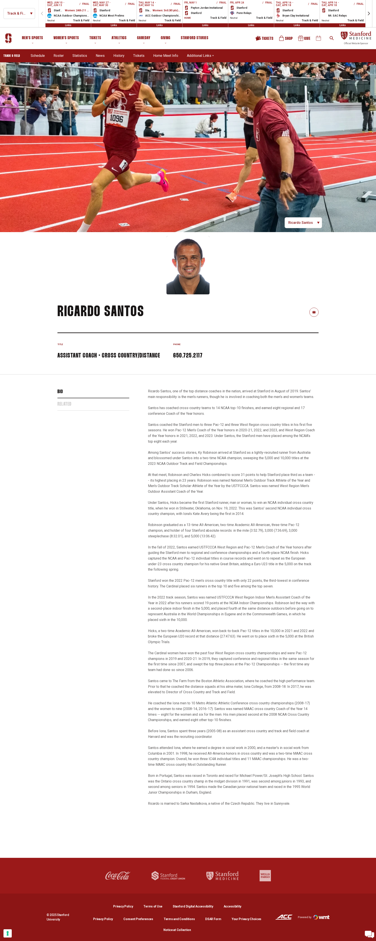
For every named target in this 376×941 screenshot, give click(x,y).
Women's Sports (66, 38)
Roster (59, 56)
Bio (60, 392)
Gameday (143, 38)
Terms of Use (152, 906)
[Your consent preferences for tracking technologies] (7, 933)
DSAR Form (213, 919)
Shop (286, 40)
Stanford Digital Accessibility (196, 906)
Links (68, 25)
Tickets (95, 38)
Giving (165, 38)
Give (304, 40)
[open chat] (369, 934)
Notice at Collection (177, 930)
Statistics (79, 56)
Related (64, 404)
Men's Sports (32, 38)
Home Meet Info (165, 56)
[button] (368, 13)
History (118, 56)
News (100, 56)
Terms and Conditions (179, 919)
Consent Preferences (138, 919)
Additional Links (199, 56)
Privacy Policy (126, 906)
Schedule (38, 56)
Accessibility (232, 906)
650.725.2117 (188, 356)
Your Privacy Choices (246, 919)
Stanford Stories (194, 38)
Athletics (119, 38)
